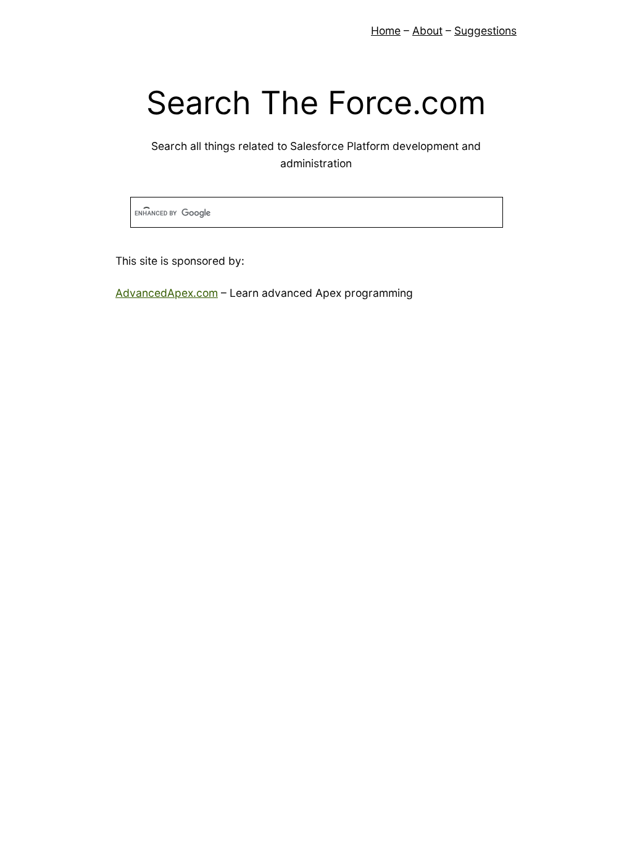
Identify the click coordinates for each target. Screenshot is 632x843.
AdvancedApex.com (166, 292)
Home (386, 30)
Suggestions (485, 30)
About (427, 30)
